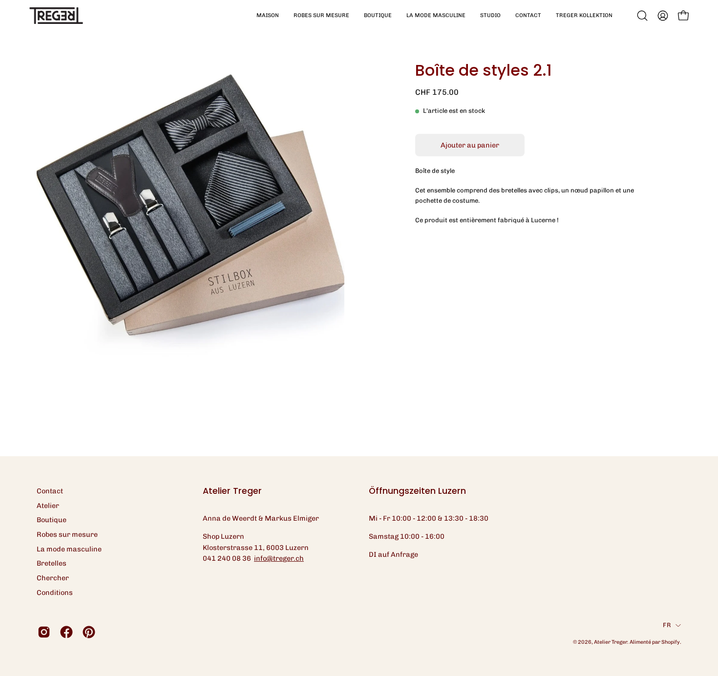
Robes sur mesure (67, 534)
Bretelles (51, 563)
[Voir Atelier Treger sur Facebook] (66, 632)
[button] (321, 15)
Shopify (670, 642)
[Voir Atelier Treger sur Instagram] (44, 632)
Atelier (48, 505)
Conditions (55, 592)
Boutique (51, 519)
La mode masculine (69, 549)
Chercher (53, 577)
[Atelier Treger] (56, 15)
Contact (50, 490)
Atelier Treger (610, 642)
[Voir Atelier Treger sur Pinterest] (89, 632)
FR (667, 625)
